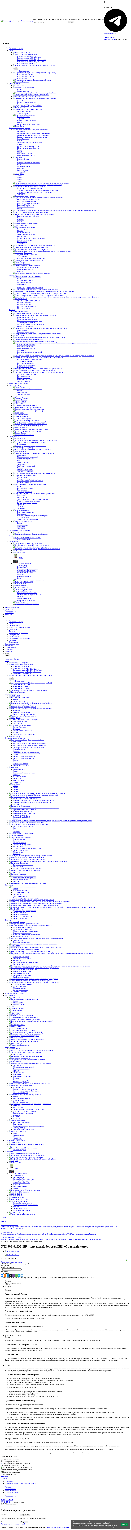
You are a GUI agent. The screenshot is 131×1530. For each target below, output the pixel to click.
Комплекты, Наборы (16, 49)
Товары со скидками (12, 607)
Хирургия (12, 536)
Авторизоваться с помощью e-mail (13, 1524)
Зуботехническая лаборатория (19, 128)
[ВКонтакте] (2, 1275)
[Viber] (13, 1275)
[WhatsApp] (16, 1275)
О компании (9, 613)
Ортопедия (13, 275)
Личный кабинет (110, 33)
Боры (11, 50)
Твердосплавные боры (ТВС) (61, 1234)
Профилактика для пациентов (19, 530)
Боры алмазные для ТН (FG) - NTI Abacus (39, 1239)
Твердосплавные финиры (80, 1234)
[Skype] (19, 1275)
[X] (10, 1275)
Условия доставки (11, 1490)
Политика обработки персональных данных (20, 1483)
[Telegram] (22, 1275)
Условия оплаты (10, 1489)
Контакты (8, 614)
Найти (7, 655)
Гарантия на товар (11, 1492)
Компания (4, 1476)
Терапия (12, 310)
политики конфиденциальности (57, 1527)
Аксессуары (5, 1234)
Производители (10, 611)
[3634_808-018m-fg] (12, 1251)
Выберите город (27, 21)
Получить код (25, 1514)
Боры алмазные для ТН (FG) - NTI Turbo (68, 1239)
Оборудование (14, 436)
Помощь (4, 1478)
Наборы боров (46, 1234)
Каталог (8, 47)
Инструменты (14, 385)
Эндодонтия (13, 541)
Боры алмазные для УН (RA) (92, 1239)
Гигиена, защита (14, 84)
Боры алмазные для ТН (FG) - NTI (13, 1239)
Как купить (9, 609)
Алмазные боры (14, 1234)
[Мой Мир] (8, 1275)
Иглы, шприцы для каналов (18, 383)
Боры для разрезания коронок (30, 1234)
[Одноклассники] (5, 1275)
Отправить (24, 1522)
